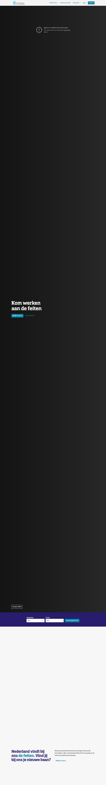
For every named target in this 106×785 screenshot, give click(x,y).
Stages (84, 2)
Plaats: (48, 617)
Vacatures (91, 2)
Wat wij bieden (30, 315)
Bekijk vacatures (17, 315)
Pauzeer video (16, 607)
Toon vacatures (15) (72, 620)
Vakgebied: (30, 617)
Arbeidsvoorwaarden (65, 2)
